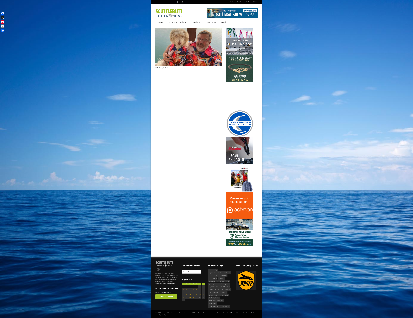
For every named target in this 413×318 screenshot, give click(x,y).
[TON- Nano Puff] (239, 191)
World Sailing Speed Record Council (219, 306)
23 (203, 294)
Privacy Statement (222, 313)
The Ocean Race (225, 289)
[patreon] (239, 218)
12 (190, 292)
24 (183, 297)
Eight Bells (212, 281)
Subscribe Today (166, 297)
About (232, 1)
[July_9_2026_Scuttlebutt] (239, 246)
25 (186, 297)
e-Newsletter (171, 284)
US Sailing (224, 292)
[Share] (2, 30)
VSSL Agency (165, 315)
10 (183, 292)
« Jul (183, 302)
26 (190, 297)
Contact (255, 1)
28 (196, 297)
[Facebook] (2, 13)
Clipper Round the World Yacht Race (219, 273)
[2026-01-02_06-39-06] (246, 280)
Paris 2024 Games (225, 286)
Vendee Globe (224, 295)
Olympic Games (213, 286)
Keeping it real (225, 284)
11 (186, 292)
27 (193, 297)
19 (190, 294)
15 (200, 292)
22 (200, 294)
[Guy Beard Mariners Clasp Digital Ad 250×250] (239, 82)
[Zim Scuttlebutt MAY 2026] (239, 54)
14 (196, 292)
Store (247, 1)
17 (183, 294)
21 (196, 294)
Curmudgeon (213, 278)
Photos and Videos (177, 22)
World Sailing (212, 303)
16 (203, 292)
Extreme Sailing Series (223, 281)
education (221, 278)
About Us (246, 313)
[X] (2, 17)
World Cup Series (214, 298)
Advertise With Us (235, 313)
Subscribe (240, 1)
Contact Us (254, 313)
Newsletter (196, 22)
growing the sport (214, 284)
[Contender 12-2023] (239, 136)
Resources (211, 22)
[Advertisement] (239, 96)
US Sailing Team (213, 295)
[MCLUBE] (239, 164)
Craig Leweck (223, 275)
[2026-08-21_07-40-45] (232, 17)
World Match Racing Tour (216, 300)
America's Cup (213, 270)
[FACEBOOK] (177, 2)
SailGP (217, 289)
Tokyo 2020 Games (214, 292)
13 (193, 292)
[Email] (2, 26)
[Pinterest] (2, 22)
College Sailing (213, 275)
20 (193, 294)
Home (160, 22)
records (211, 289)
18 (186, 294)
